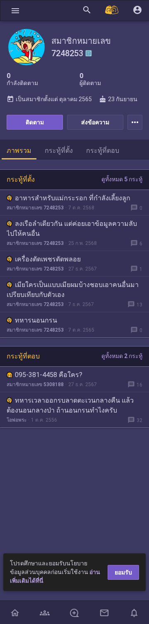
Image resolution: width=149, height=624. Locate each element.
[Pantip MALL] (112, 10)
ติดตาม (35, 122)
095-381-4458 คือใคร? (48, 375)
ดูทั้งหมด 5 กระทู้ (121, 179)
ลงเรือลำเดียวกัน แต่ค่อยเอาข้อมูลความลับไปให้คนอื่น (72, 228)
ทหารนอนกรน (36, 320)
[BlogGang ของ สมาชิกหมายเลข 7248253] (88, 53)
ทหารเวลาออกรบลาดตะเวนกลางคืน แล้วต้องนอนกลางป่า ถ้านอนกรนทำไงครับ (70, 405)
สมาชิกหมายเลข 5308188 (35, 384)
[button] (15, 10)
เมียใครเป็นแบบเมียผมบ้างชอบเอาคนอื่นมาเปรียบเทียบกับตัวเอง (73, 290)
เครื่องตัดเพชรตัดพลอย (48, 259)
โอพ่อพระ (16, 420)
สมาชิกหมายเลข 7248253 (35, 208)
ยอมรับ (123, 572)
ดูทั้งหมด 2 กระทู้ (121, 356)
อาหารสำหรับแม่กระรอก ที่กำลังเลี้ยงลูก (72, 198)
